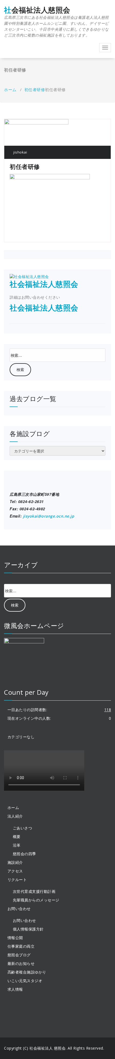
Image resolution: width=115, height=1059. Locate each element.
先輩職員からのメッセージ (36, 900)
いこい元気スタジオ (25, 980)
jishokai (20, 152)
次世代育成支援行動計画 (34, 891)
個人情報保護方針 (28, 929)
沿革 (17, 845)
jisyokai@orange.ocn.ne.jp (48, 516)
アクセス (15, 870)
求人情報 (15, 989)
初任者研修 (34, 89)
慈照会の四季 (24, 853)
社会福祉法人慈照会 (56, 22)
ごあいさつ (22, 827)
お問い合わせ (24, 920)
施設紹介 (15, 862)
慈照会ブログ (19, 954)
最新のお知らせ (21, 963)
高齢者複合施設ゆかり (26, 972)
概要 (17, 836)
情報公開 (15, 937)
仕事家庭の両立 (21, 946)
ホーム (10, 89)
